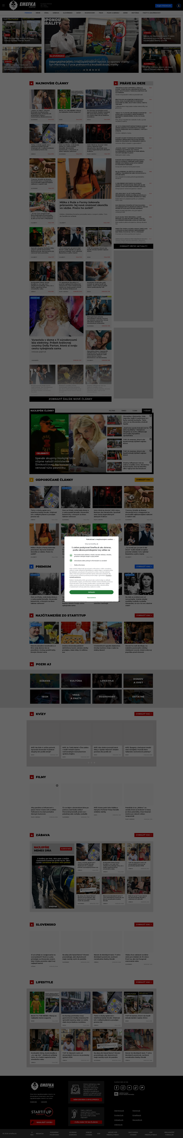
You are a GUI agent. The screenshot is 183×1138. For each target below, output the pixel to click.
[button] (91, 565)
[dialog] (91, 569)
